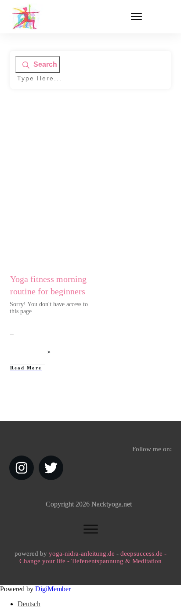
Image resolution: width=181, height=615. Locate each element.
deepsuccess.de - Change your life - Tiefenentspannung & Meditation (93, 557)
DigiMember (53, 589)
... (37, 311)
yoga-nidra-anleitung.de (82, 553)
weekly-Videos (65, 193)
